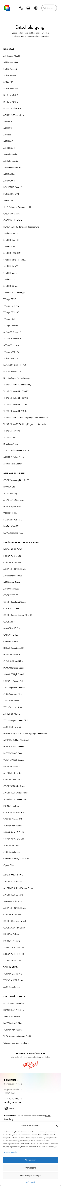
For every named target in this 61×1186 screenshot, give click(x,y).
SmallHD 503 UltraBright (14, 292)
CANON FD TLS (10, 634)
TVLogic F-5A (9, 318)
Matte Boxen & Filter (12, 463)
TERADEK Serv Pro (11, 430)
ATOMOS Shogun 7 (12, 338)
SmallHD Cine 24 (11, 233)
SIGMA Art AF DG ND (13, 832)
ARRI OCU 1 (9, 200)
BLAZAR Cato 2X (10, 526)
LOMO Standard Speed (13, 667)
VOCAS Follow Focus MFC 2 (16, 450)
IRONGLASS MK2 (11, 654)
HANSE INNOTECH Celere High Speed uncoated (25, 733)
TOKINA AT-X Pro (11, 845)
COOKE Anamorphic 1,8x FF (16, 480)
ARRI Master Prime (11, 582)
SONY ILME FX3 (10, 88)
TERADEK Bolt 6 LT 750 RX (15, 404)
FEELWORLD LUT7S (12, 371)
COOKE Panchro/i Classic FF (16, 601)
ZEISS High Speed (11, 700)
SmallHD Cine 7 (10, 272)
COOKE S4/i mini (11, 608)
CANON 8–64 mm (12, 562)
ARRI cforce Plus (10, 154)
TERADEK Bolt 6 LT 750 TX (15, 411)
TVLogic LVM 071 (11, 325)
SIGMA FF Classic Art (13, 680)
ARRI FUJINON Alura (12, 901)
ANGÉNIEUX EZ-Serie (13, 773)
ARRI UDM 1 (9, 180)
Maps (11, 1108)
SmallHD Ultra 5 (10, 286)
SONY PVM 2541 (11, 358)
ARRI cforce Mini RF (12, 167)
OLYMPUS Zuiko (10, 641)
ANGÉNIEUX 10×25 (12, 881)
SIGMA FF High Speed (13, 674)
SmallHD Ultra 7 (10, 266)
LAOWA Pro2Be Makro (13, 1003)
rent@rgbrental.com (12, 1102)
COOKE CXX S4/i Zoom (14, 786)
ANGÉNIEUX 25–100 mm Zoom (18, 888)
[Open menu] (14, 8)
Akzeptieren (30, 1160)
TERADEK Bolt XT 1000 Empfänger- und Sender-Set (25, 417)
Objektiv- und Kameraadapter (16, 1042)
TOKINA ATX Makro (12, 825)
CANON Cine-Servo (12, 779)
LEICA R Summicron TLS (13, 648)
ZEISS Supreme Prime (12, 694)
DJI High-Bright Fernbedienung (16, 378)
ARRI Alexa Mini (10, 62)
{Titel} (27, 1182)
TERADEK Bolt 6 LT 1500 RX (16, 391)
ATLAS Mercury (10, 493)
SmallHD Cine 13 (11, 246)
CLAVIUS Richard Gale (13, 661)
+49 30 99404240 (13, 1098)
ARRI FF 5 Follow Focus (13, 457)
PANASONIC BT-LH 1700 (15, 364)
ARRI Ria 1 (8, 134)
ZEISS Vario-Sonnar (11, 851)
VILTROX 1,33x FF (11, 512)
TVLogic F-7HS (9, 299)
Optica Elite (8, 865)
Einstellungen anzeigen (30, 1175)
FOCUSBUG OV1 (11, 193)
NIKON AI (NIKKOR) (13, 549)
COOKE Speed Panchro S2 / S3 (17, 615)
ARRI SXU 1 (8, 128)
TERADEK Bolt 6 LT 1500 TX (15, 397)
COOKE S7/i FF (10, 595)
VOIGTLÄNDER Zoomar (14, 759)
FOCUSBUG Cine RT (12, 187)
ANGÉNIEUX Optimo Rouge (16, 792)
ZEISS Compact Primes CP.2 (15, 720)
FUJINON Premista (11, 766)
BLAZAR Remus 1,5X (12, 519)
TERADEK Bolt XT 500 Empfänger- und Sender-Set (25, 424)
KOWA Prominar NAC (13, 532)
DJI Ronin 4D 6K (10, 101)
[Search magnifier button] (45, 8)
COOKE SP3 (9, 621)
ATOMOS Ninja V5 (12, 345)
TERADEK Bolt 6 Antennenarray (17, 384)
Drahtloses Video (10, 443)
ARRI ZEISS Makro (11, 713)
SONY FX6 (8, 82)
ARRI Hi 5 (7, 121)
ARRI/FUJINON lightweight (15, 568)
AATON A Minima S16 (13, 114)
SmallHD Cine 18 (11, 239)
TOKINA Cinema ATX (12, 819)
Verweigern (30, 1168)
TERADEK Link (9, 437)
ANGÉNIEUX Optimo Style (15, 799)
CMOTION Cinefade (12, 220)
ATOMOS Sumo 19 (12, 332)
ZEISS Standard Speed (13, 707)
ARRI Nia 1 (8, 141)
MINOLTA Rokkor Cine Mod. (16, 740)
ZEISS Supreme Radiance (14, 687)
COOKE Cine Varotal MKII (15, 812)
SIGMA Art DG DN (12, 555)
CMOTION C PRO (11, 213)
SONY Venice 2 (10, 68)
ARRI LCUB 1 (9, 147)
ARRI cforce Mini (10, 160)
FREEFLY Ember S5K (12, 108)
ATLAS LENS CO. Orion (13, 499)
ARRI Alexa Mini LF (11, 55)
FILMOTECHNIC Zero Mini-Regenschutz (21, 226)
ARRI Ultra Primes (11, 588)
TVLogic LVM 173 (11, 351)
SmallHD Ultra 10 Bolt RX (14, 259)
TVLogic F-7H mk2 (11, 305)
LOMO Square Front (12, 506)
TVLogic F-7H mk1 (11, 312)
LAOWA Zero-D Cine (12, 753)
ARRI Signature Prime (12, 575)
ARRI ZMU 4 (9, 174)
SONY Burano (9, 75)
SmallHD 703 (9, 279)
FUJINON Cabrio (11, 805)
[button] (56, 1125)
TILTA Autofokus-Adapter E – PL (17, 207)
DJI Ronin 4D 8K (10, 95)
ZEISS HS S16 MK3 (12, 726)
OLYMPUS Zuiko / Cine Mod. (16, 858)
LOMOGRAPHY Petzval (13, 746)
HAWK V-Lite (9, 486)
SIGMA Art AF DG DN (13, 838)
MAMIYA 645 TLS (11, 628)
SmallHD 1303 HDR (12, 253)
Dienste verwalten (11, 1152)
